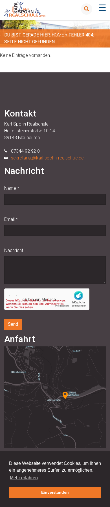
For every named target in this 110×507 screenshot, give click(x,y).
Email (11, 219)
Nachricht (13, 250)
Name (11, 188)
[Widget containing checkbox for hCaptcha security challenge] (46, 299)
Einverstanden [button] (55, 492)
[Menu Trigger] (102, 8)
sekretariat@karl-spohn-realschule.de (47, 158)
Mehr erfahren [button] (24, 477)
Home (58, 35)
